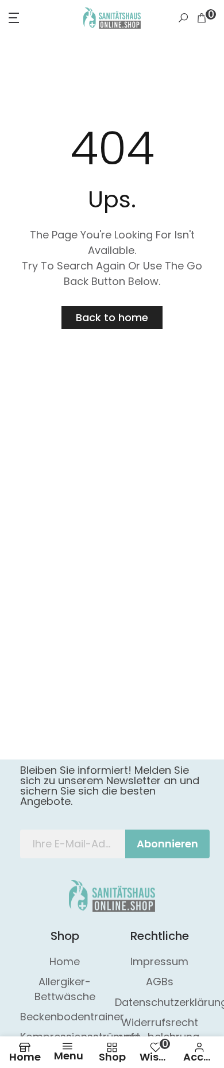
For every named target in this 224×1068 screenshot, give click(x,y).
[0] (201, 18)
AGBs (159, 981)
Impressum (159, 961)
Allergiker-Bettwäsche (64, 988)
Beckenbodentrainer (72, 1016)
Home (64, 961)
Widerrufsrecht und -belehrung (159, 1029)
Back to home (112, 317)
